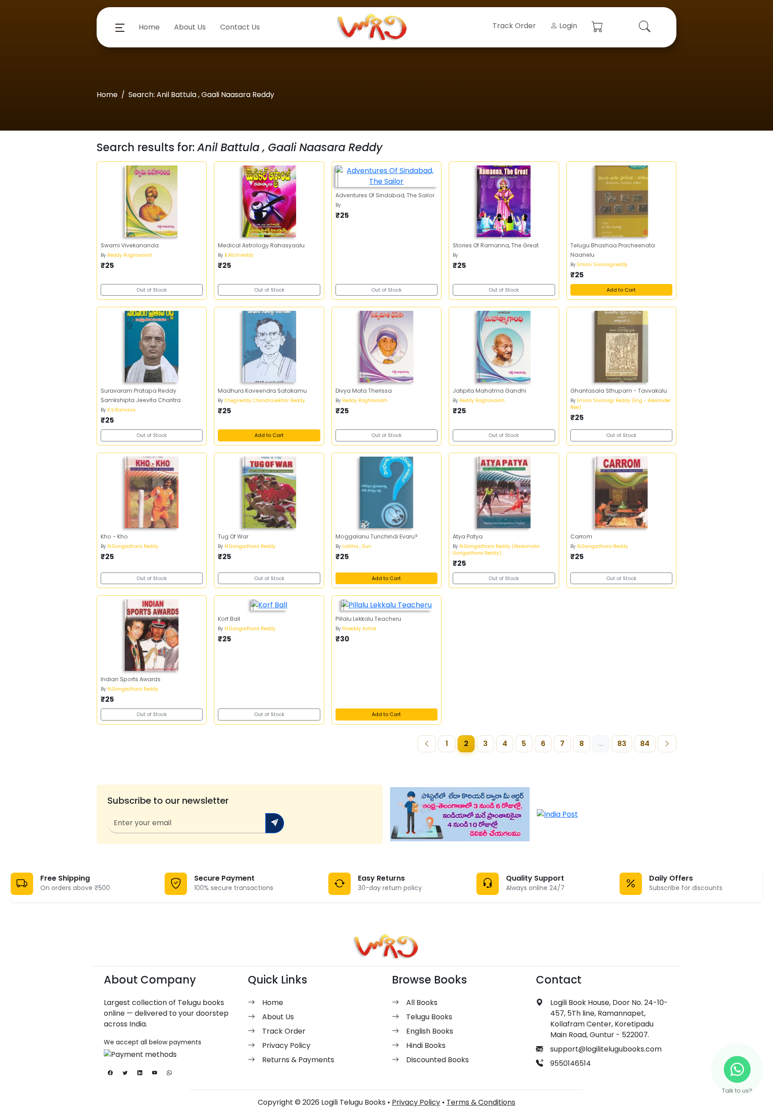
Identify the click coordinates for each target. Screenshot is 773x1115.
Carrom (581, 536)
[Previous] (426, 743)
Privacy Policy (286, 1045)
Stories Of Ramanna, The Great (496, 245)
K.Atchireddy (239, 255)
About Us (190, 27)
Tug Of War (233, 536)
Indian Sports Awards (131, 679)
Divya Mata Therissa (364, 390)
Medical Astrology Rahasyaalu (261, 245)
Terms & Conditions (480, 1102)
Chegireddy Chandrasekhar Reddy (265, 400)
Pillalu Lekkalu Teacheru (368, 619)
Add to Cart (621, 289)
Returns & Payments (298, 1060)
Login (567, 26)
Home (149, 27)
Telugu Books (429, 1017)
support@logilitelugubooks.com (606, 1049)
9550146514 (570, 1063)
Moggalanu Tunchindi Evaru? (377, 536)
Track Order (514, 26)
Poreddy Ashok (359, 628)
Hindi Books (426, 1045)
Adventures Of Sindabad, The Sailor (385, 195)
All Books (421, 1002)
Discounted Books (437, 1060)
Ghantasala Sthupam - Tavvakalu (618, 390)
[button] (120, 27)
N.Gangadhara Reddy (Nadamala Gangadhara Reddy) (496, 549)
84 (645, 743)
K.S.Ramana (121, 410)
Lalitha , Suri (356, 546)
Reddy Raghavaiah (130, 255)
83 (621, 743)
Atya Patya (468, 536)
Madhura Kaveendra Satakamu (262, 390)
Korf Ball (229, 619)
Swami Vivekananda (130, 245)
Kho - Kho (114, 536)
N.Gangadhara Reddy (132, 546)
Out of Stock (151, 289)
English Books (429, 1031)
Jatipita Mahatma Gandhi (489, 390)
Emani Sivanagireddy (602, 264)
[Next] (667, 743)
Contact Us (240, 27)
